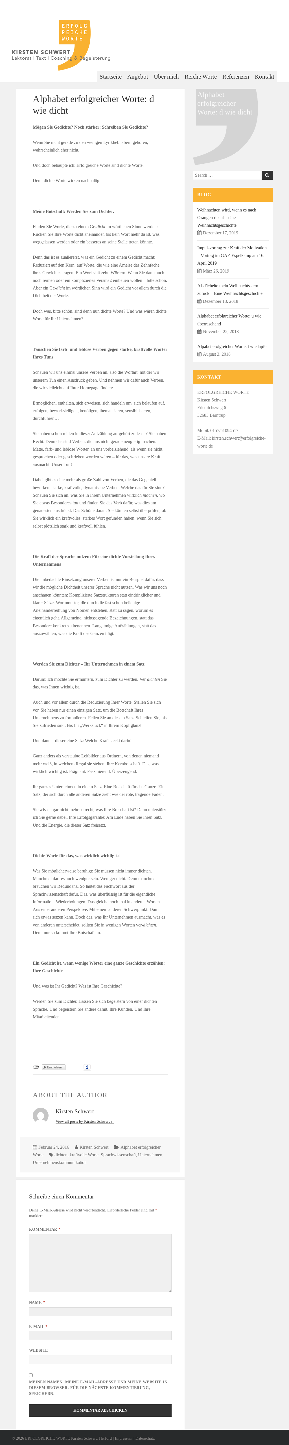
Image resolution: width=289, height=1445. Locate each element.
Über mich (166, 76)
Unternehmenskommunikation (60, 1162)
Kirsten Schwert (94, 1147)
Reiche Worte (201, 76)
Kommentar (45, 1229)
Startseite (111, 76)
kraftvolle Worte (84, 1154)
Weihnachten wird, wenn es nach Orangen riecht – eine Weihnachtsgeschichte (226, 218)
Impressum (123, 1438)
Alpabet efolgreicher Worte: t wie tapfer (232, 346)
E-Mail (38, 1327)
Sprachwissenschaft (118, 1154)
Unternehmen (150, 1154)
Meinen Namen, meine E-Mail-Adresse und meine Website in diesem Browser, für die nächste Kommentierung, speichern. (98, 1388)
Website (38, 1350)
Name (37, 1303)
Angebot (137, 76)
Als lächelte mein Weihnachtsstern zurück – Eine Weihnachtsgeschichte (229, 289)
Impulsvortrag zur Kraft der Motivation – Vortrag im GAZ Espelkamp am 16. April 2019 (232, 255)
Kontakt (264, 76)
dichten (60, 1154)
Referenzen (235, 76)
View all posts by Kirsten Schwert (83, 1121)
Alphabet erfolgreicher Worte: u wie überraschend (229, 320)
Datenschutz (145, 1438)
